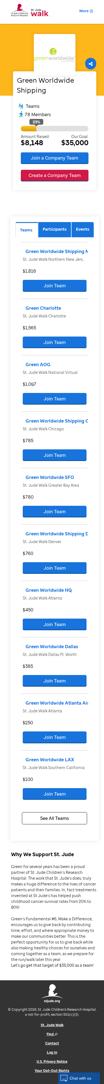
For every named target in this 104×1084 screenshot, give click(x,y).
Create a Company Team (55, 175)
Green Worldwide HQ (49, 590)
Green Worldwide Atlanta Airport (62, 703)
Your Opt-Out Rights (52, 1070)
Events (82, 229)
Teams (26, 230)
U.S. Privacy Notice (52, 1061)
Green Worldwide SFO (50, 477)
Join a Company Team (54, 158)
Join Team (55, 286)
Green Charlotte (43, 308)
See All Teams (54, 818)
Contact (52, 1043)
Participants (55, 229)
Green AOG (38, 364)
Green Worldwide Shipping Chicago (64, 421)
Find (51, 1034)
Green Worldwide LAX (50, 759)
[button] (79, 1078)
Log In (52, 1052)
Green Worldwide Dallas (52, 646)
